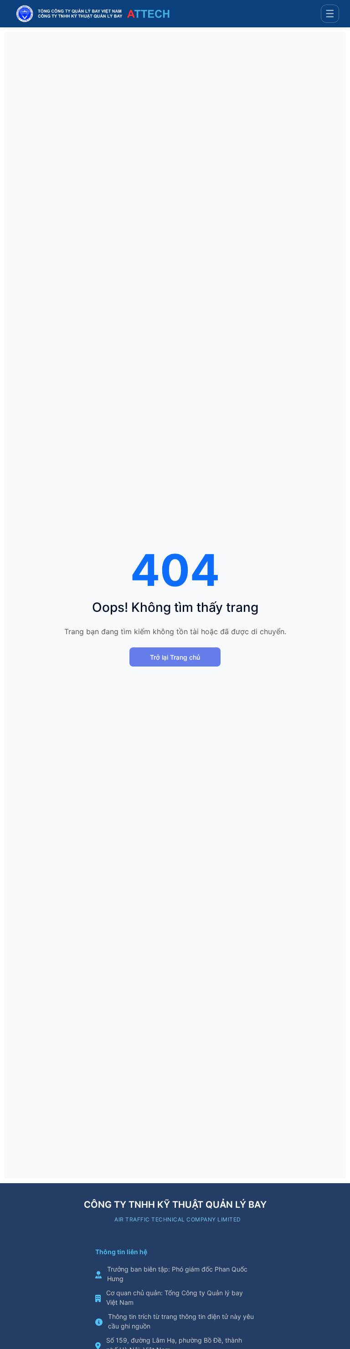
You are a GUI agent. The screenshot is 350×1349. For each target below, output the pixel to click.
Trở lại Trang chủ (175, 657)
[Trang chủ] (93, 13)
